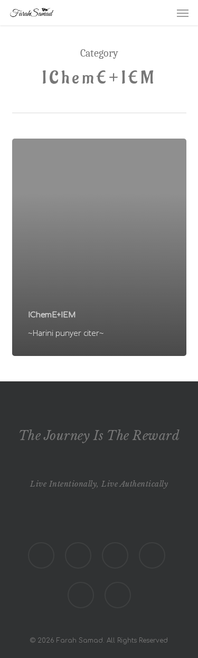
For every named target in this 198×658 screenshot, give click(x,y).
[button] (182, 12)
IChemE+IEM (52, 315)
